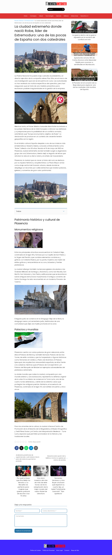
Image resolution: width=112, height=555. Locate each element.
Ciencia (58, 16)
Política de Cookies (35, 550)
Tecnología (49, 16)
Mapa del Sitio (75, 550)
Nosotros (84, 16)
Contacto (66, 550)
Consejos (33, 16)
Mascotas (74, 16)
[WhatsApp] (26, 448)
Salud (41, 16)
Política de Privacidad (49, 550)
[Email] (36, 448)
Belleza (66, 16)
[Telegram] (31, 448)
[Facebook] (17, 448)
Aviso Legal (59, 550)
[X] (21, 448)
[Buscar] (63, 9)
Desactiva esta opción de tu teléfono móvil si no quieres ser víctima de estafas (56, 458)
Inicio (25, 16)
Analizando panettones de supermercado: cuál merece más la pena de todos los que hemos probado (27, 458)
